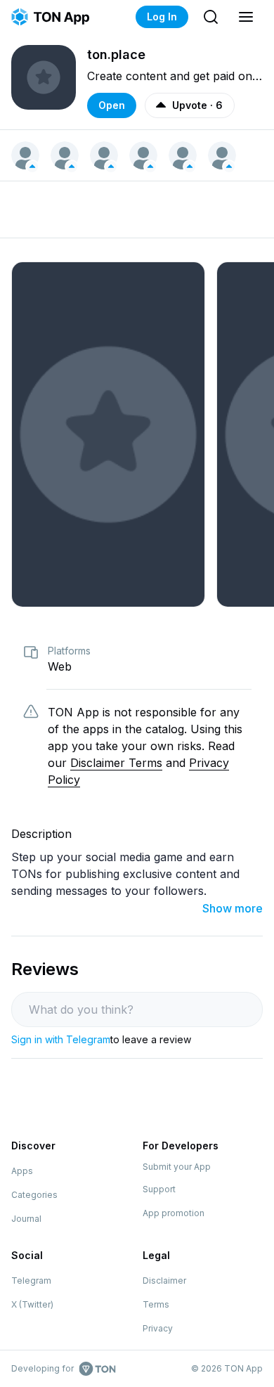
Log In (162, 16)
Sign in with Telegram (60, 1039)
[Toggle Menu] (246, 17)
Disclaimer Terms (116, 763)
